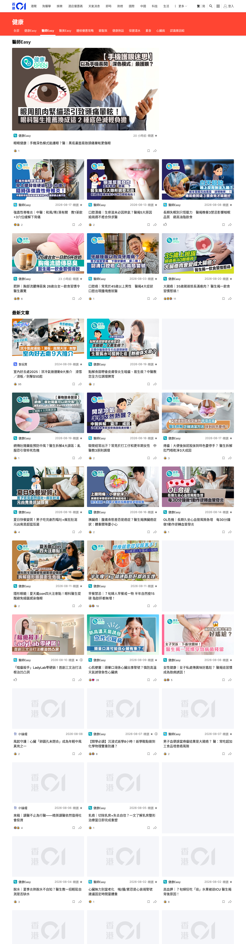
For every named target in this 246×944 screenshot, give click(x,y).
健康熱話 (118, 30)
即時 (108, 6)
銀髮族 (103, 30)
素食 (148, 30)
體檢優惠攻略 (85, 30)
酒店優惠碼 (75, 6)
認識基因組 (177, 30)
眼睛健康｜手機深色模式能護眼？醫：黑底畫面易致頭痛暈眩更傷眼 (62, 143)
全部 (16, 30)
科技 (155, 6)
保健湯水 (134, 30)
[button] (148, 150)
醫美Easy (65, 30)
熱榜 (120, 6)
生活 (166, 6)
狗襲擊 (46, 6)
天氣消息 (94, 6)
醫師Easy (48, 30)
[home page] (19, 6)
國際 (132, 6)
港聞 (34, 6)
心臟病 (160, 30)
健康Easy (30, 30)
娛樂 (59, 6)
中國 (143, 6)
